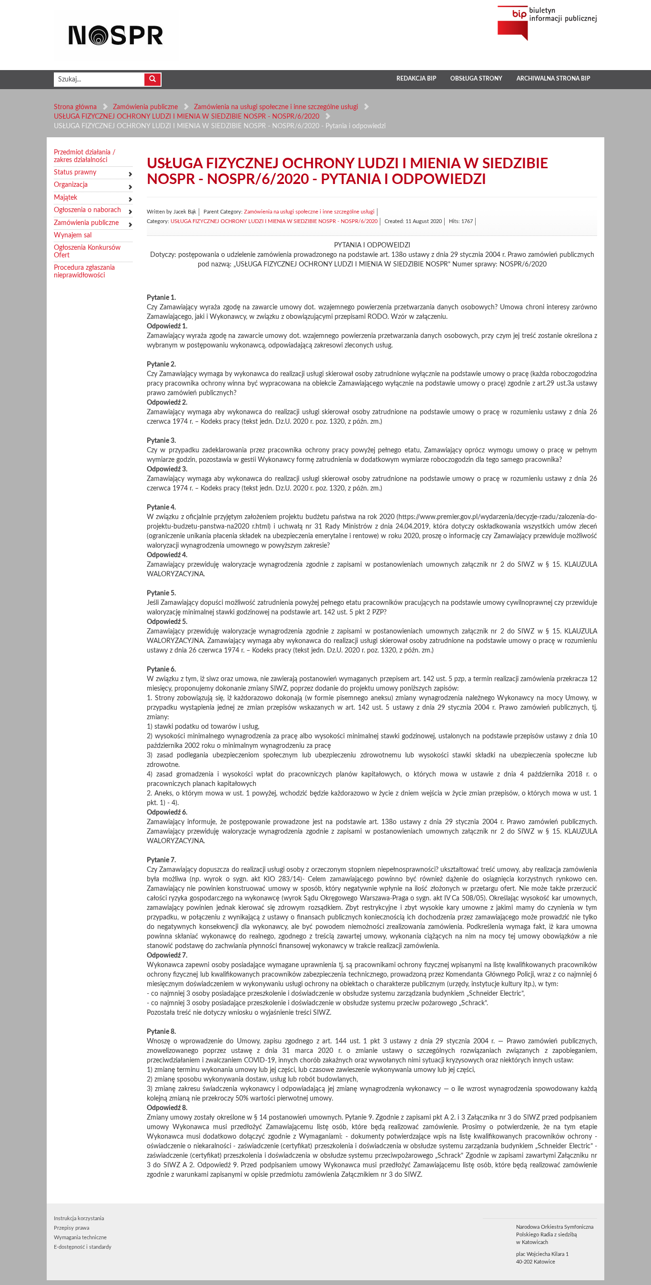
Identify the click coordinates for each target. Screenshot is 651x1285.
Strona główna (75, 107)
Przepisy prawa (71, 1228)
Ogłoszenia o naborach (87, 210)
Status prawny (75, 172)
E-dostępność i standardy (83, 1247)
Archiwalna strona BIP (553, 79)
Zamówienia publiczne (145, 107)
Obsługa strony (476, 79)
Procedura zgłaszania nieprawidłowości (84, 271)
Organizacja (71, 185)
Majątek (65, 197)
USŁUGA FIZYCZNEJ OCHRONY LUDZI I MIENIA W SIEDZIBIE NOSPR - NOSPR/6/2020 (186, 116)
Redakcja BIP (416, 79)
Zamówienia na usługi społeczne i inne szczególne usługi (276, 107)
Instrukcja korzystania (79, 1218)
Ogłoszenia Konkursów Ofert (87, 251)
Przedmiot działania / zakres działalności (84, 156)
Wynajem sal (73, 235)
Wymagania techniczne (80, 1237)
